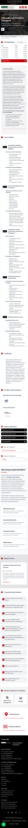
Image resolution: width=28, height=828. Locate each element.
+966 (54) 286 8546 (7, 753)
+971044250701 (7, 768)
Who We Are (4, 779)
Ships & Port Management (11, 36)
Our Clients (4, 783)
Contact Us (3, 785)
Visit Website (7, 416)
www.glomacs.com (10, 771)
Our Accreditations (5, 781)
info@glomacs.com (9, 770)
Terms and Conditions (17, 820)
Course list (11, 823)
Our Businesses (13, 3)
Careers (17, 823)
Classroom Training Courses (7, 790)
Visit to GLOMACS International (17, 743)
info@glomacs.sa (8, 755)
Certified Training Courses (7, 794)
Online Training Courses (6, 792)
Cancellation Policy (6, 820)
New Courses (4, 796)
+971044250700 (7, 766)
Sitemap (24, 820)
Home (2, 36)
